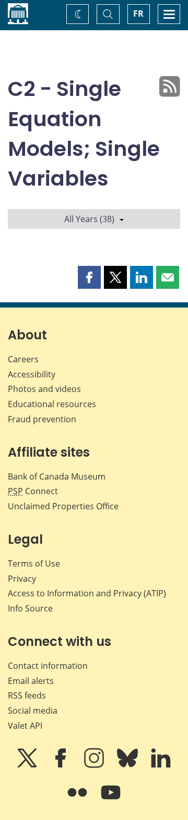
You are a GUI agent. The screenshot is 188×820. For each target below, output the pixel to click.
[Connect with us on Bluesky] (128, 765)
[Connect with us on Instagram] (95, 765)
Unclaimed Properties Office (63, 506)
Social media (32, 710)
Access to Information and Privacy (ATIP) (87, 593)
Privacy (22, 578)
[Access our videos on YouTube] (110, 799)
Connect (33, 491)
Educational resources (52, 404)
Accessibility (31, 374)
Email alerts (31, 681)
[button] (89, 277)
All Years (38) (89, 219)
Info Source (30, 608)
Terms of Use (34, 563)
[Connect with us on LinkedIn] (161, 765)
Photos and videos (44, 389)
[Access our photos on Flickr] (78, 799)
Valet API (25, 725)
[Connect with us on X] (28, 765)
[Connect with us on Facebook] (61, 765)
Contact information (48, 665)
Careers (23, 359)
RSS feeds (27, 695)
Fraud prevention (42, 419)
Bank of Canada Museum (56, 476)
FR (138, 13)
